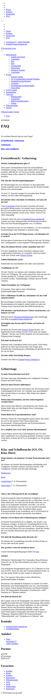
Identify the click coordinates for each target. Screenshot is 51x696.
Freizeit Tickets (26, 255)
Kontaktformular (12, 629)
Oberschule (15, 68)
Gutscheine (15, 72)
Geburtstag (15, 59)
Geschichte (15, 99)
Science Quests (17, 77)
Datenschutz (11, 686)
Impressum (10, 689)
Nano (12, 641)
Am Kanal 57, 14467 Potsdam (18, 42)
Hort (12, 64)
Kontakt (9, 671)
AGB (8, 684)
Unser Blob (15, 88)
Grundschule (16, 66)
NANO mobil (11, 90)
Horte (3, 477)
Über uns (9, 94)
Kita (12, 61)
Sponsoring (10, 14)
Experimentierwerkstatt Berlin (22, 86)
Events (8, 75)
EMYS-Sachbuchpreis (19, 101)
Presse (8, 10)
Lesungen (15, 83)
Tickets (9, 108)
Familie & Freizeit (18, 57)
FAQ (8, 16)
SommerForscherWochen (21, 81)
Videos (13, 103)
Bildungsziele (16, 97)
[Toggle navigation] (2, 51)
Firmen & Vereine (18, 70)
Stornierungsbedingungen (24, 317)
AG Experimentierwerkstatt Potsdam (25, 79)
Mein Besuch (11, 55)
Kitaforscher (6, 473)
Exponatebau (11, 92)
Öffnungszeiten (12, 105)
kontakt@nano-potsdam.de (16, 44)
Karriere (9, 12)
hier (14, 378)
